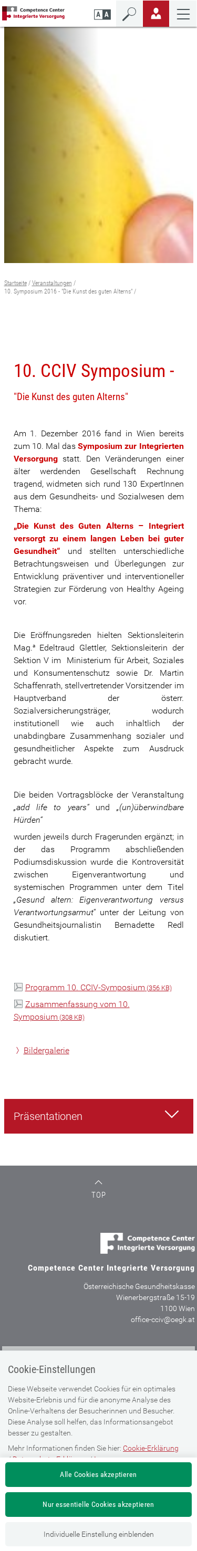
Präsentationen (48, 1116)
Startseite (15, 283)
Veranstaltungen (52, 283)
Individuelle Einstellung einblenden (99, 1534)
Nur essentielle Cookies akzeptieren (98, 1504)
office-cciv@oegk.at (163, 1319)
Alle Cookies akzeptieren (98, 1474)
